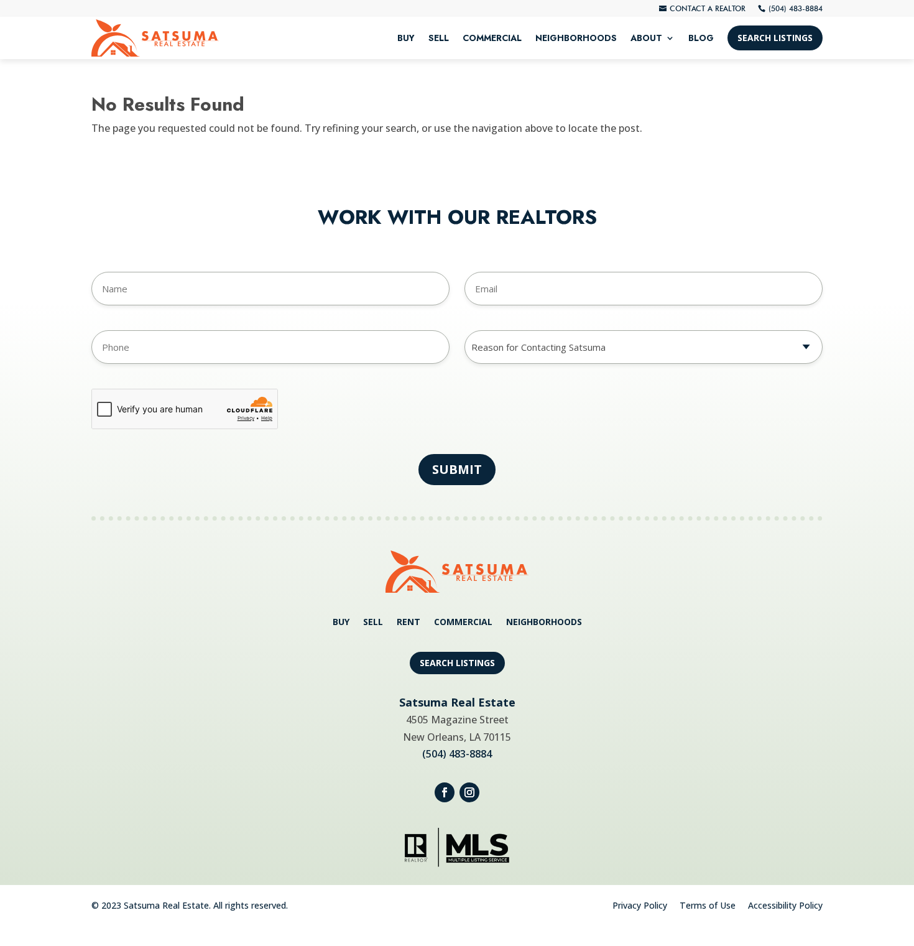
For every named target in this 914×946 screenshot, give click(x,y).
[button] (445, 792)
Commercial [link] (492, 38)
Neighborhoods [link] (576, 38)
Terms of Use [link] (708, 905)
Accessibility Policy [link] (785, 905)
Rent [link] (408, 623)
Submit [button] (457, 469)
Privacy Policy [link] (639, 905)
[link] (155, 38)
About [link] (646, 38)
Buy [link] (406, 38)
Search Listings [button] (457, 663)
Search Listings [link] (775, 38)
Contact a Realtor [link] (708, 8)
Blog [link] (701, 38)
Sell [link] (438, 38)
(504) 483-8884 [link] (796, 8)
